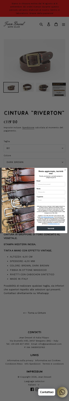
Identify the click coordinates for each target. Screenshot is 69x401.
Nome (38, 189)
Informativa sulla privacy (47, 217)
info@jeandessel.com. (54, 223)
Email (38, 181)
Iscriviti (51, 228)
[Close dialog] (65, 169)
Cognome (40, 196)
